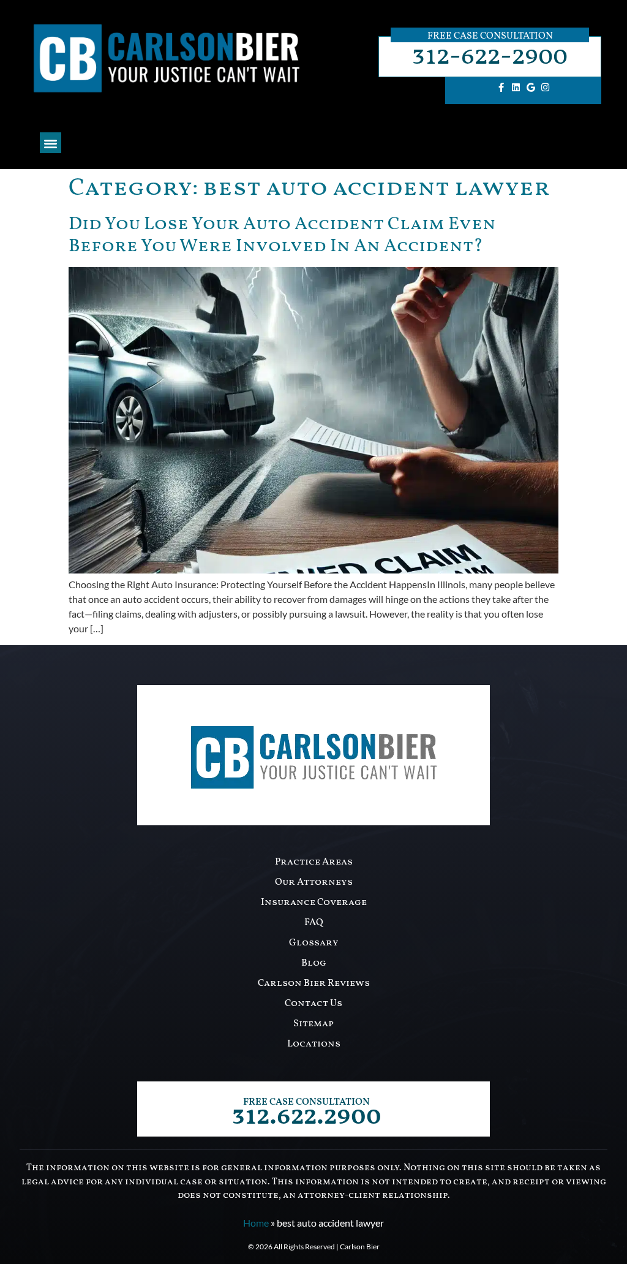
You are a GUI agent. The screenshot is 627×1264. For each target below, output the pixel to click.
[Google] (531, 87)
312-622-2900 (490, 56)
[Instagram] (545, 87)
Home (256, 1222)
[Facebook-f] (501, 87)
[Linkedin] (516, 87)
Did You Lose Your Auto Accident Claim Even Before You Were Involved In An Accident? (282, 235)
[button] (50, 143)
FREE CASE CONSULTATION (306, 1102)
